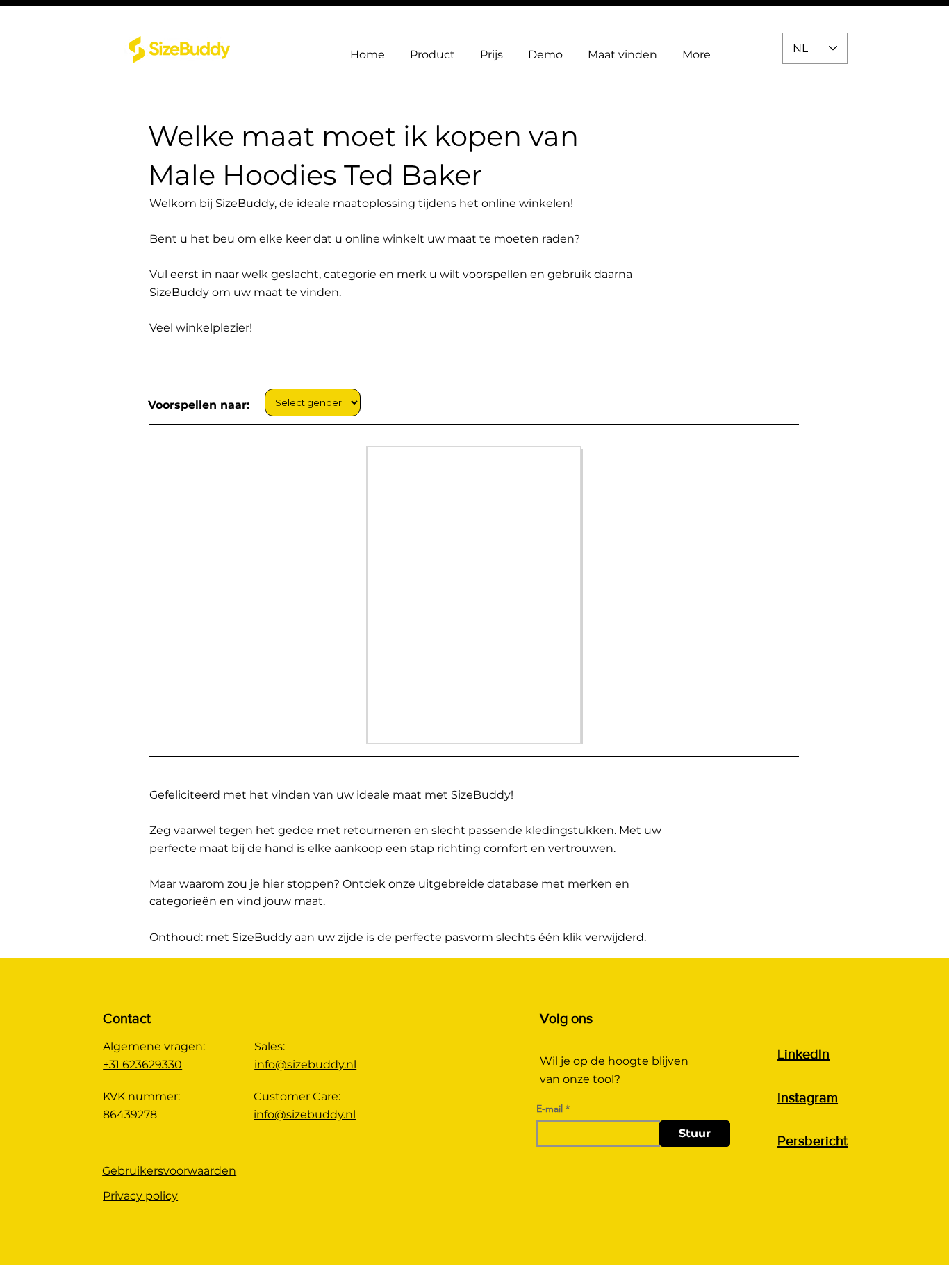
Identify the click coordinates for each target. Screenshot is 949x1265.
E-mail (549, 1108)
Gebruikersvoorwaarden (169, 1170)
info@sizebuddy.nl (305, 1064)
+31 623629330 (142, 1064)
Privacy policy (140, 1195)
